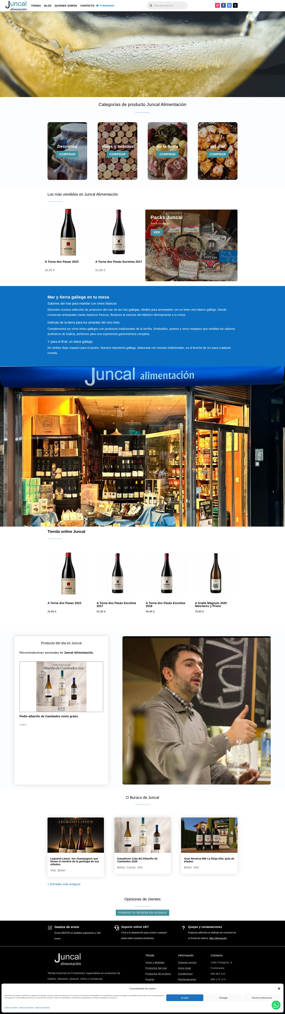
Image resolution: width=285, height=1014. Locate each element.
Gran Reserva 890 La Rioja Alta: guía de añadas (209, 860)
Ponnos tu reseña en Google (142, 912)
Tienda (36, 5)
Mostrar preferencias (262, 997)
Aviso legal (184, 968)
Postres (149, 979)
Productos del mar (156, 968)
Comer (131, 867)
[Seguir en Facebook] (223, 5)
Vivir (53, 870)
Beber (61, 870)
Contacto (87, 5)
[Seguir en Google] (229, 5)
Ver (156, 232)
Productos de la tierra (158, 973)
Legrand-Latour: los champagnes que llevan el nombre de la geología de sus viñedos (74, 861)
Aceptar (185, 997)
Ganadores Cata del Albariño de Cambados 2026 (137, 860)
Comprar (48, 53)
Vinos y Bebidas (154, 962)
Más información (218, 938)
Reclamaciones (187, 979)
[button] (279, 988)
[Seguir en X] (235, 5)
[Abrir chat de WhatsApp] (276, 1005)
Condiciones (185, 973)
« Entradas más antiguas (64, 884)
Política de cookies (10, 1007)
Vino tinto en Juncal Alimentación (84, 41)
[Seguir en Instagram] (217, 5)
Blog (47, 5)
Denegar (223, 997)
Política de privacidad (26, 1007)
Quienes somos (66, 5)
